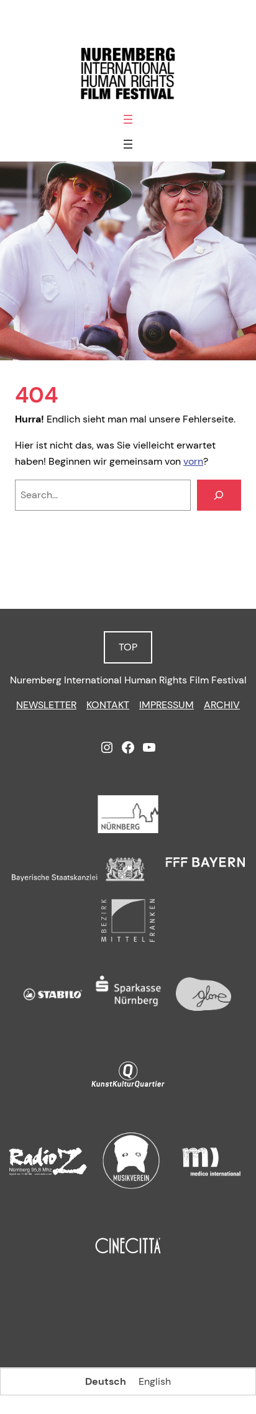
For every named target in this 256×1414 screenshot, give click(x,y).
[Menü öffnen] (128, 119)
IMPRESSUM (166, 704)
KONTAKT (107, 704)
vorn (193, 461)
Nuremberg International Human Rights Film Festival (128, 679)
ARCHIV (222, 704)
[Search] (219, 495)
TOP (128, 647)
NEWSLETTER (46, 704)
